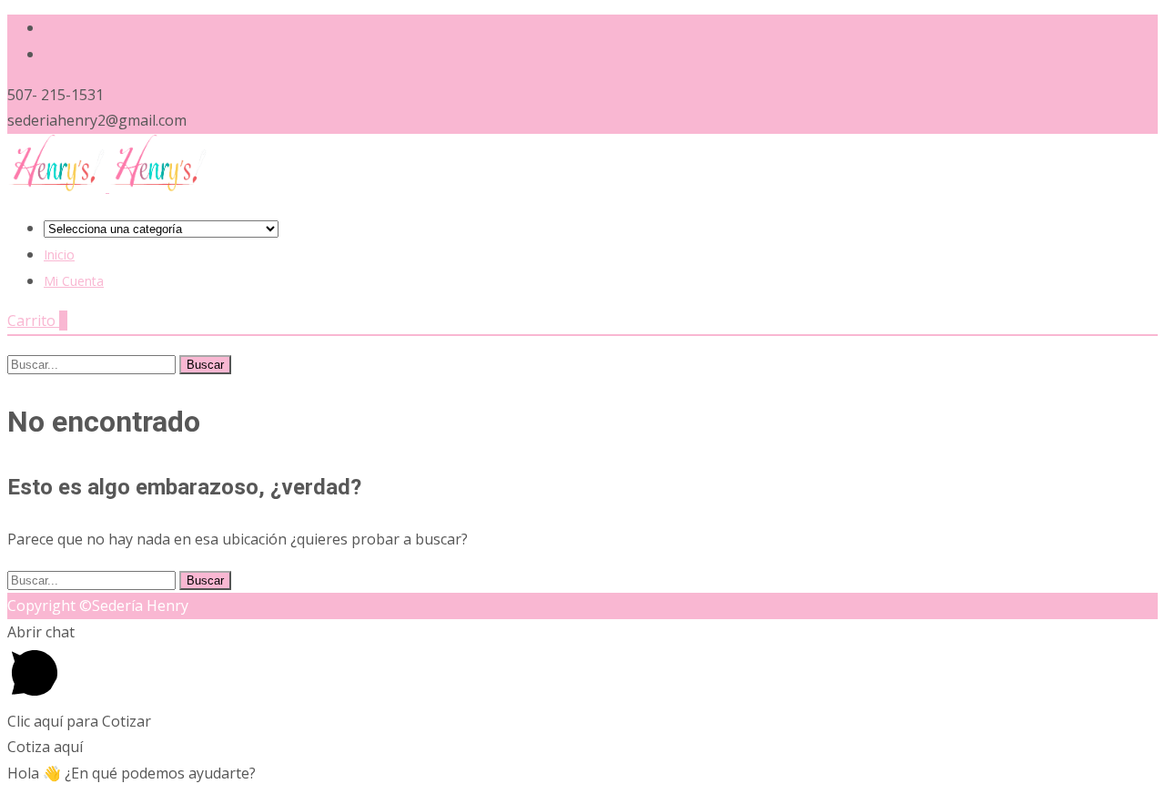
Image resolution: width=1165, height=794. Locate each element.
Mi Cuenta (74, 281)
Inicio (59, 254)
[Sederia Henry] (107, 187)
